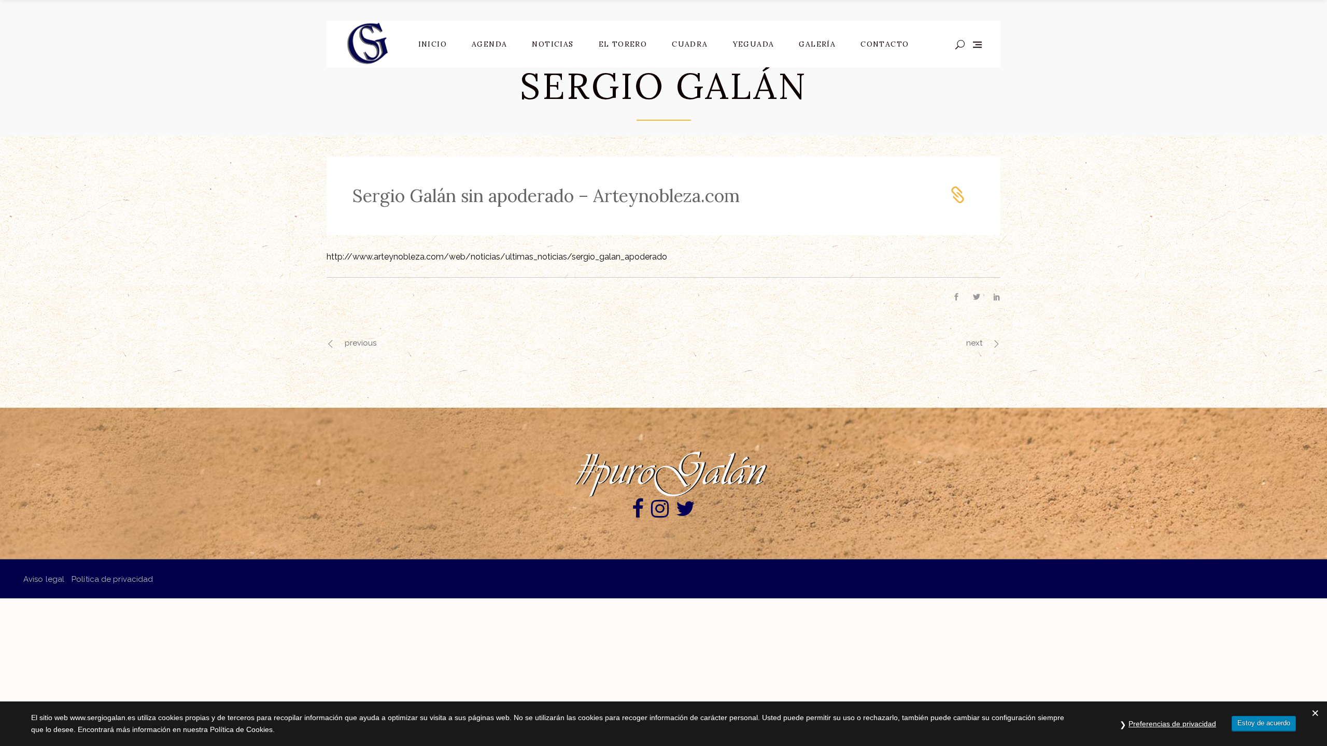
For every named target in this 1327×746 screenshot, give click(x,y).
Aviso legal (43, 579)
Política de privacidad (112, 579)
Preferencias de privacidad (1172, 724)
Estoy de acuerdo (1263, 723)
